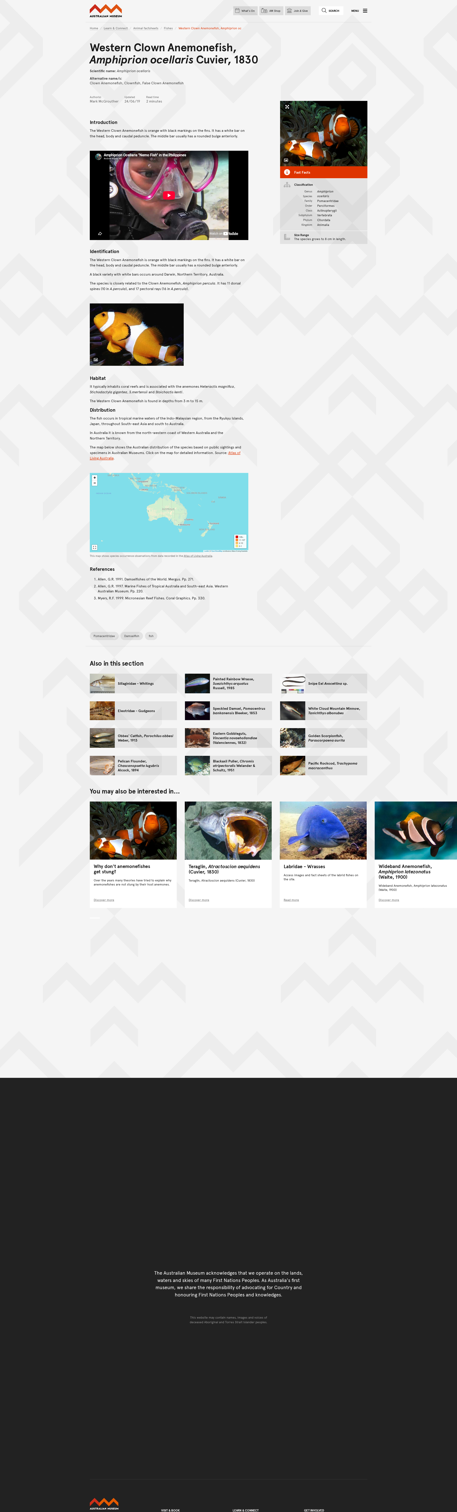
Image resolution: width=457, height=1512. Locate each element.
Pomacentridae (104, 636)
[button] (94, 477)
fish (151, 636)
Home (94, 28)
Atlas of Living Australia (198, 556)
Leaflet (206, 551)
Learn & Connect (116, 28)
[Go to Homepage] (121, 1504)
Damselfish (131, 636)
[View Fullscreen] (94, 547)
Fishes (168, 28)
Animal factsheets (145, 28)
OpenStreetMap (216, 551)
